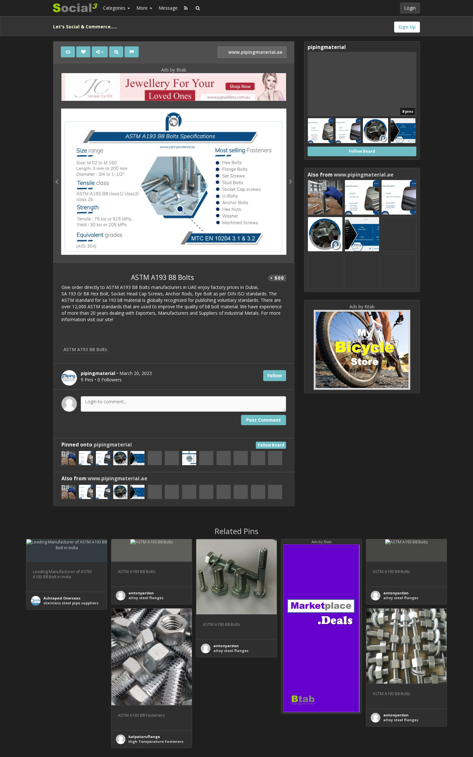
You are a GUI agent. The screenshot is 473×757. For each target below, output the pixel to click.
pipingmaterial (113, 444)
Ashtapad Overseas (61, 598)
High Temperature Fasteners (155, 741)
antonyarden (141, 592)
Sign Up (407, 27)
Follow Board (271, 445)
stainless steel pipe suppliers (70, 602)
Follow (274, 375)
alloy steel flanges (145, 597)
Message (168, 8)
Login (410, 8)
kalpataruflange (144, 736)
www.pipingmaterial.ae (255, 52)
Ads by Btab (173, 70)
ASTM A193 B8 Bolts (85, 349)
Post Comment (263, 420)
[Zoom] (116, 51)
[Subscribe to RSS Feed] (186, 8)
